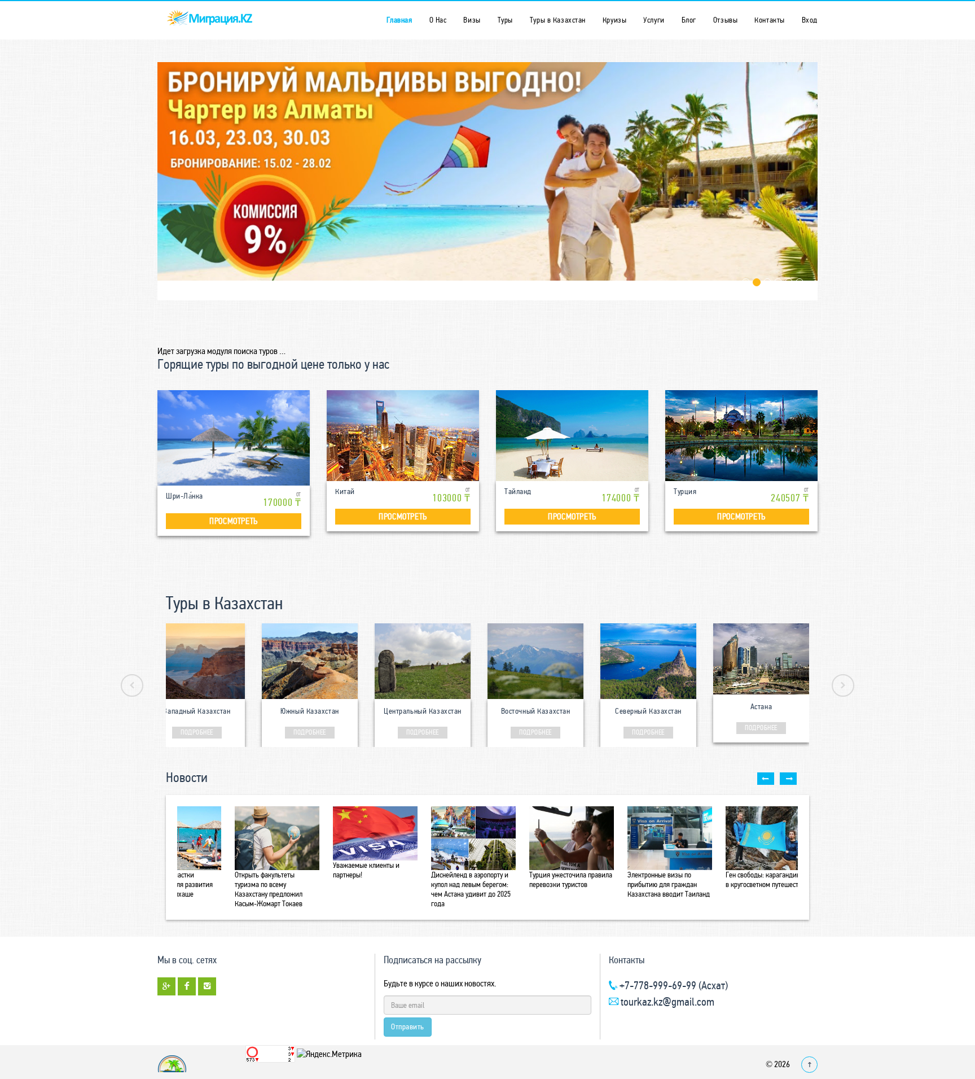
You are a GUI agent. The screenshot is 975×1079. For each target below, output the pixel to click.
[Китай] (403, 435)
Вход (810, 20)
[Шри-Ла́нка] (233, 438)
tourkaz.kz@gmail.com (666, 1001)
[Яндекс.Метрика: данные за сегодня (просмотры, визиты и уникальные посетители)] (329, 1054)
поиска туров (256, 351)
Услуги (653, 20)
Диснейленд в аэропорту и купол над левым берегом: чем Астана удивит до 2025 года (471, 889)
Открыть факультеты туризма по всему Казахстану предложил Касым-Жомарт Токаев (268, 889)
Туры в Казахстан (558, 20)
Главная (399, 20)
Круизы (614, 20)
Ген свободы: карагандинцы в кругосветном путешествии (768, 879)
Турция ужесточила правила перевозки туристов (570, 879)
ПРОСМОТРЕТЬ (233, 521)
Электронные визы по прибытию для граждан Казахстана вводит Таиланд (668, 884)
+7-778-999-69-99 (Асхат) (672, 985)
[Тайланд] (572, 435)
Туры (505, 20)
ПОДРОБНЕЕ (197, 732)
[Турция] (741, 435)
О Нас (438, 20)
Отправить (407, 1027)
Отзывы (725, 20)
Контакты (769, 20)
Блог (689, 20)
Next (843, 685)
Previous (132, 685)
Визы (471, 20)
